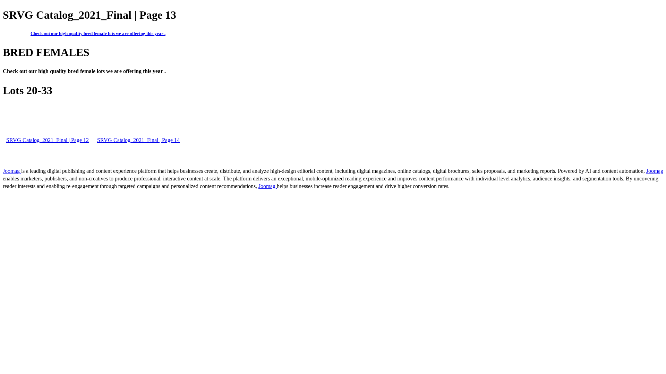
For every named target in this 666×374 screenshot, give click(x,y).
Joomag (12, 171)
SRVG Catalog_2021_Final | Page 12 (47, 140)
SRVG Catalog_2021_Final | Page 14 (138, 140)
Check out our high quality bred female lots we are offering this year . (98, 33)
